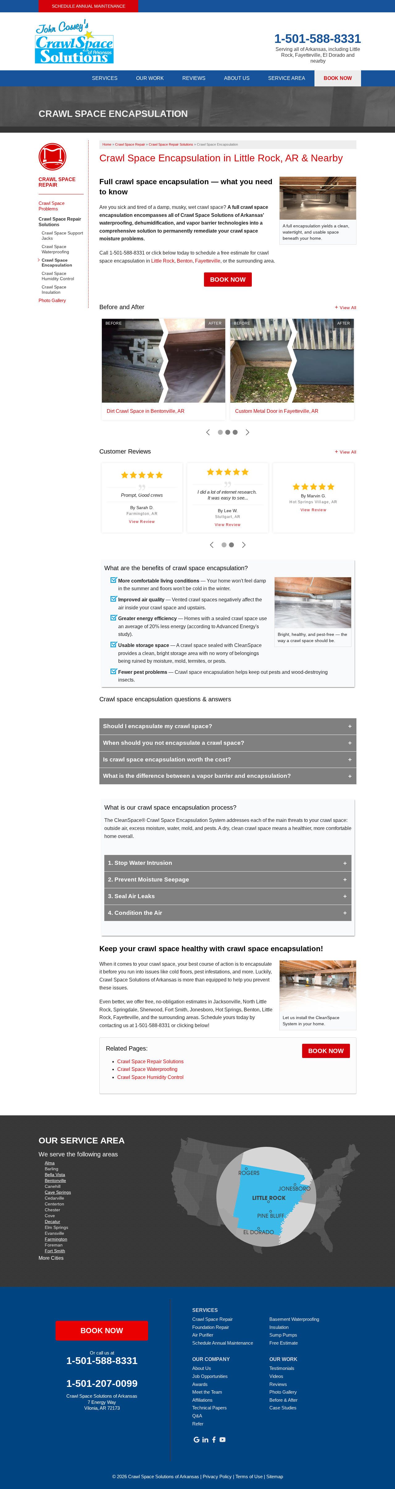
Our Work (150, 78)
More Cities (51, 1258)
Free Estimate (283, 1343)
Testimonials (281, 1368)
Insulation (279, 1327)
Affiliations (202, 1400)
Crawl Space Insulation (54, 289)
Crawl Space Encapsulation (57, 263)
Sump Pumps (283, 1335)
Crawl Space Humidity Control (150, 1077)
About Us (237, 78)
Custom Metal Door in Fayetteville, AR (276, 411)
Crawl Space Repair (57, 182)
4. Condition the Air (135, 913)
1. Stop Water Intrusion (140, 863)
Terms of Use (249, 1476)
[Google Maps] (196, 1439)
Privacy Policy (217, 1476)
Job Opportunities (210, 1376)
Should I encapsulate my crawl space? (157, 726)
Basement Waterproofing (294, 1319)
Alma (50, 1162)
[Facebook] (214, 1439)
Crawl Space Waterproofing (147, 1069)
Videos (276, 1376)
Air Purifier (202, 1335)
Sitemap (274, 1476)
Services (105, 78)
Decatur (52, 1221)
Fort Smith (55, 1250)
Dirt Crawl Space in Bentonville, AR (146, 411)
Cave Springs (58, 1192)
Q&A (197, 1415)
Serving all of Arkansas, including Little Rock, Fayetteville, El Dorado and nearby (318, 55)
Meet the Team (207, 1392)
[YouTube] (222, 1439)
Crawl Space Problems (51, 206)
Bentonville (55, 1180)
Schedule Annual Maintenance (88, 6)
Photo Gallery (52, 300)
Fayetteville (207, 260)
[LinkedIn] (205, 1439)
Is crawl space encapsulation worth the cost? (167, 759)
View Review (142, 522)
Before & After (283, 1400)
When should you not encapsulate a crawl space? (173, 743)
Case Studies (283, 1407)
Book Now (338, 78)
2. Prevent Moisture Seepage (148, 879)
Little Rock (162, 260)
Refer (197, 1423)
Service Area (286, 78)
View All (348, 307)
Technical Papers (209, 1407)
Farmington (56, 1239)
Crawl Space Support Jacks (62, 235)
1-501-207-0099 (102, 1383)
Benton (185, 260)
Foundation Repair (210, 1327)
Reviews (194, 78)
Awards (200, 1384)
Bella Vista (55, 1174)
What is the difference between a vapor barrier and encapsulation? (197, 776)
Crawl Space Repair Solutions (150, 1061)
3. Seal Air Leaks (131, 896)
